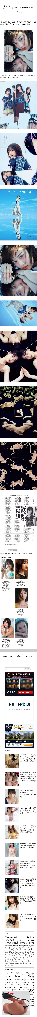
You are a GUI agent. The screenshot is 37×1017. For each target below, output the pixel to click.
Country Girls (9, 954)
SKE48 (8, 943)
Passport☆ (18, 962)
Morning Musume (11, 946)
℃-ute (32, 952)
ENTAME (9, 982)
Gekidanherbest (18, 963)
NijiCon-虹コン (20, 948)
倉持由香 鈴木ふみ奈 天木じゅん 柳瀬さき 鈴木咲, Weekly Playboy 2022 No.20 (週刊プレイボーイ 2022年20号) (28, 777)
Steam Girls (26, 958)
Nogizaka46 (8, 553)
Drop (21, 958)
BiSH (29, 962)
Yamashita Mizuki (27, 553)
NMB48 (9, 940)
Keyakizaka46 (20, 940)
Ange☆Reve (25, 962)
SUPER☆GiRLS (26, 943)
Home (19, 656)
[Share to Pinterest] (16, 550)
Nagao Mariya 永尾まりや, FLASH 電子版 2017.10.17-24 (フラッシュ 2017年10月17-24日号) (28, 883)
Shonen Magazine (19, 990)
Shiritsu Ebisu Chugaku (26, 956)
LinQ (11, 960)
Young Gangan (17, 985)
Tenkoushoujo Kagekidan (12, 958)
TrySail (26, 960)
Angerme (31, 946)
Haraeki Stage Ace (28, 963)
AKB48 (30, 937)
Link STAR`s (17, 952)
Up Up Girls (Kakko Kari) (24, 954)
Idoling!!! (27, 950)
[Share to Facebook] (14, 550)
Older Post (30, 656)
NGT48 (15, 943)
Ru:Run (7, 965)
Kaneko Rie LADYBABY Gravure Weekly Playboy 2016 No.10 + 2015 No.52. (28, 846)
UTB (26, 985)
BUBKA (30, 990)
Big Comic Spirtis (21, 987)
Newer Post (7, 656)
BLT (32, 980)
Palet (14, 962)
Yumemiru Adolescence (11, 956)
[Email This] (9, 550)
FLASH (9, 973)
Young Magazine (14, 976)
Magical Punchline (17, 950)
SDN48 (11, 965)
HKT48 (31, 940)
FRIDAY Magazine (20, 980)
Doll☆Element (18, 960)
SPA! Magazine (22, 982)
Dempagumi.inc (23, 946)
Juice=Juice (8, 948)
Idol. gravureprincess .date (18, 9)
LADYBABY (25, 952)
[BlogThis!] (10, 550)
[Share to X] (12, 550)
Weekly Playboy (16, 553)
